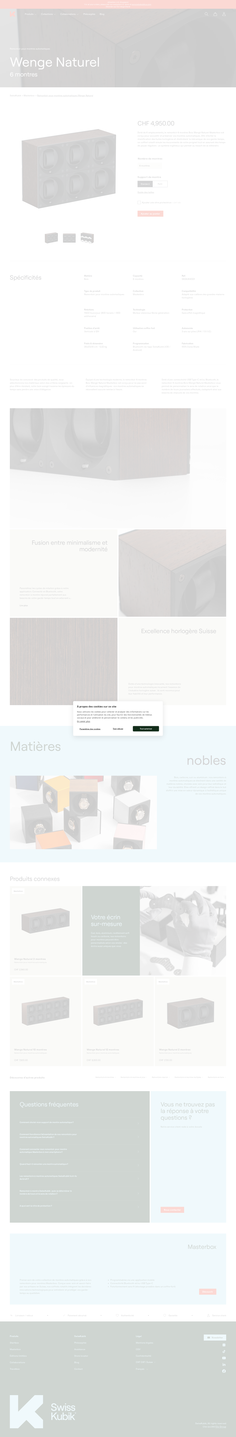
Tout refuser (118, 729)
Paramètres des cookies (90, 729)
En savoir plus (83, 721)
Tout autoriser (146, 729)
